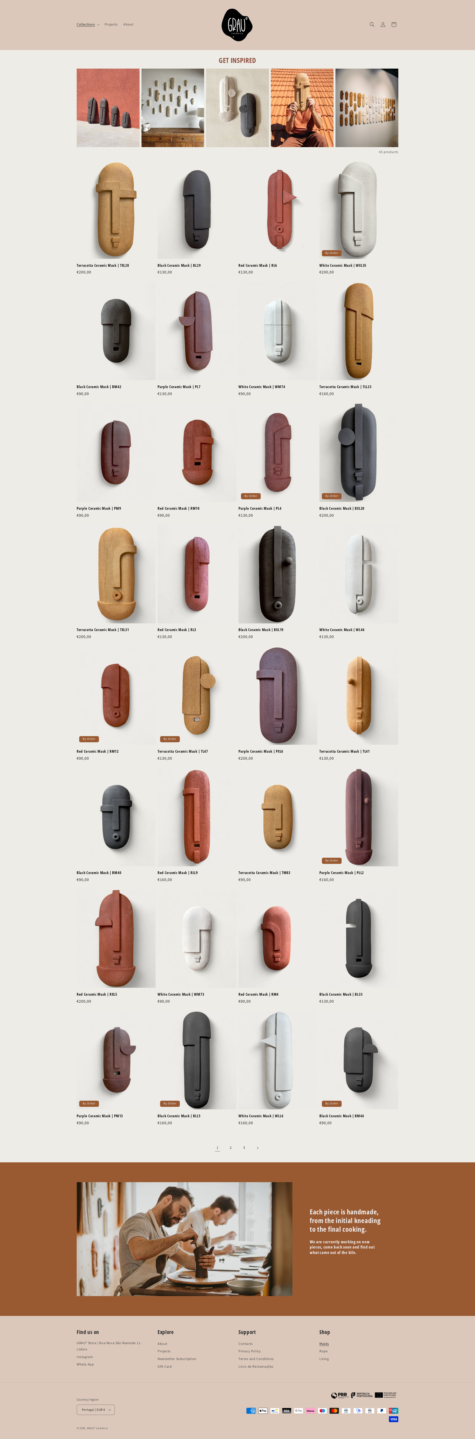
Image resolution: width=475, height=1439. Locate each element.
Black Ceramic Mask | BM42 (99, 386)
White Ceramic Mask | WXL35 (342, 265)
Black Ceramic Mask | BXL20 (341, 508)
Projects (164, 1349)
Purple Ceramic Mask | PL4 (259, 508)
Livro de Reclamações (255, 1364)
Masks (324, 1341)
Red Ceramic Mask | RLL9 (178, 872)
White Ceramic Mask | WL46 (341, 629)
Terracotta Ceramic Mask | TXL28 (103, 265)
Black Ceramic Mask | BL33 (340, 994)
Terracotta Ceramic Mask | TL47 (183, 751)
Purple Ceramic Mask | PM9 (99, 508)
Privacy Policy (249, 1349)
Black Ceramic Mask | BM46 (341, 1116)
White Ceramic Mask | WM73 (181, 994)
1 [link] (217, 1147)
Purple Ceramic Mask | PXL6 (260, 751)
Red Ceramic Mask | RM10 (179, 508)
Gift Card (165, 1364)
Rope (323, 1349)
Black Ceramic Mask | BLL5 (179, 1116)
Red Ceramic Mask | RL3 (177, 629)
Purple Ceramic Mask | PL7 (179, 386)
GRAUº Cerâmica (97, 1428)
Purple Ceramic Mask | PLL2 (341, 872)
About (162, 1341)
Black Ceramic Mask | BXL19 (261, 629)
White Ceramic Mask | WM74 (261, 386)
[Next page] (257, 1148)
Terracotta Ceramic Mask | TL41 (344, 751)
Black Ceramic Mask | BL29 (179, 265)
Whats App (85, 1362)
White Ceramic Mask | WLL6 (260, 1116)
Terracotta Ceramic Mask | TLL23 (345, 386)
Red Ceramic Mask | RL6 (257, 265)
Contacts (245, 1341)
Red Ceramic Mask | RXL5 (97, 994)
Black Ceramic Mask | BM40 (99, 872)
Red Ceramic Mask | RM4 (258, 994)
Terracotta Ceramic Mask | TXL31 (103, 629)
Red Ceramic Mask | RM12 (98, 751)
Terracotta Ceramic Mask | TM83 (264, 872)
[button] (88, 24)
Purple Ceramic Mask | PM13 (100, 1116)
